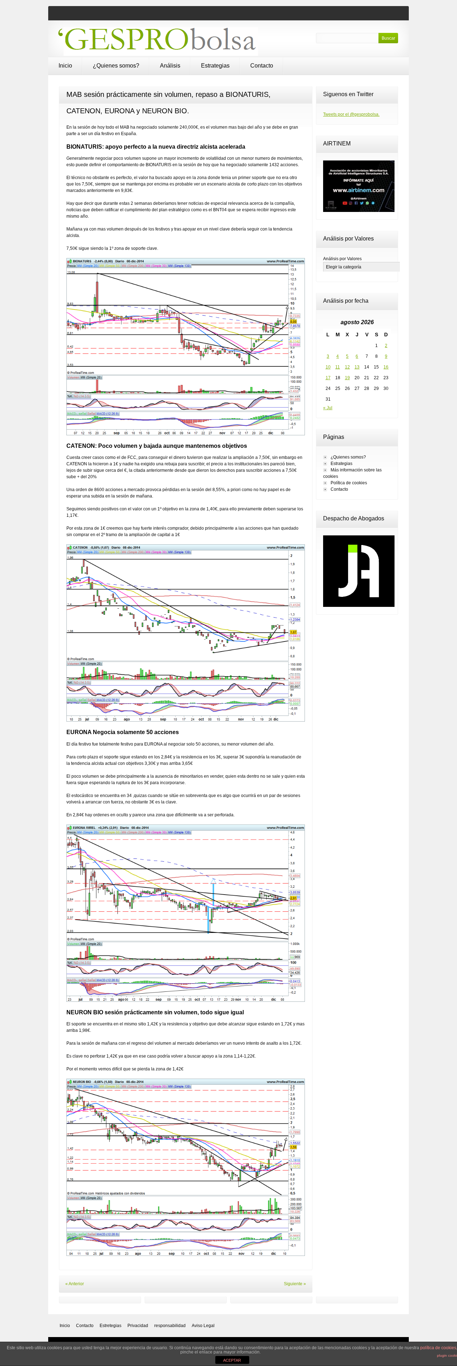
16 (385, 367)
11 (337, 367)
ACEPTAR (232, 1360)
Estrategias (215, 66)
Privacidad (137, 1325)
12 (347, 367)
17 (328, 377)
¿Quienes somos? (116, 66)
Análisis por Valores (342, 258)
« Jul (327, 407)
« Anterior (74, 1283)
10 (328, 367)
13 (357, 367)
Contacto (261, 66)
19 (347, 377)
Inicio (65, 66)
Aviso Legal (203, 1325)
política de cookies (438, 1347)
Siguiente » (295, 1283)
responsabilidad (170, 1325)
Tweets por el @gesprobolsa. (351, 114)
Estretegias (110, 1325)
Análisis (170, 66)
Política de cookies (349, 482)
